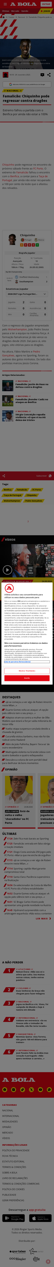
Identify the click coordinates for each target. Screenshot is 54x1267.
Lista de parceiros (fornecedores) (17, 662)
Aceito (27, 678)
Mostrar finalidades (27, 671)
